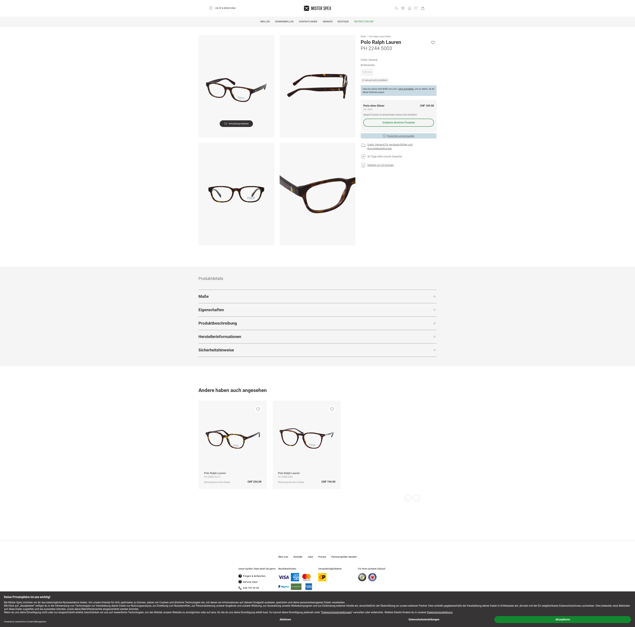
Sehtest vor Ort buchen (380, 165)
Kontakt (298, 556)
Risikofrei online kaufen (400, 136)
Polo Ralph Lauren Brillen (380, 36)
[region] (317, 448)
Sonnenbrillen (284, 21)
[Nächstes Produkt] (416, 498)
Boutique (343, 21)
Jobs (310, 556)
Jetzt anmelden (406, 89)
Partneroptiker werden (344, 556)
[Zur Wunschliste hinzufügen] (433, 42)
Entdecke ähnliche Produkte (398, 122)
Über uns (283, 556)
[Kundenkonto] (409, 8)
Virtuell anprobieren (239, 123)
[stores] (403, 8)
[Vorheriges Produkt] (408, 498)
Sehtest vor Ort (364, 21)
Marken (327, 21)
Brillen (265, 21)
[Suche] (396, 8)
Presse (322, 556)
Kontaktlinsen (308, 21)
